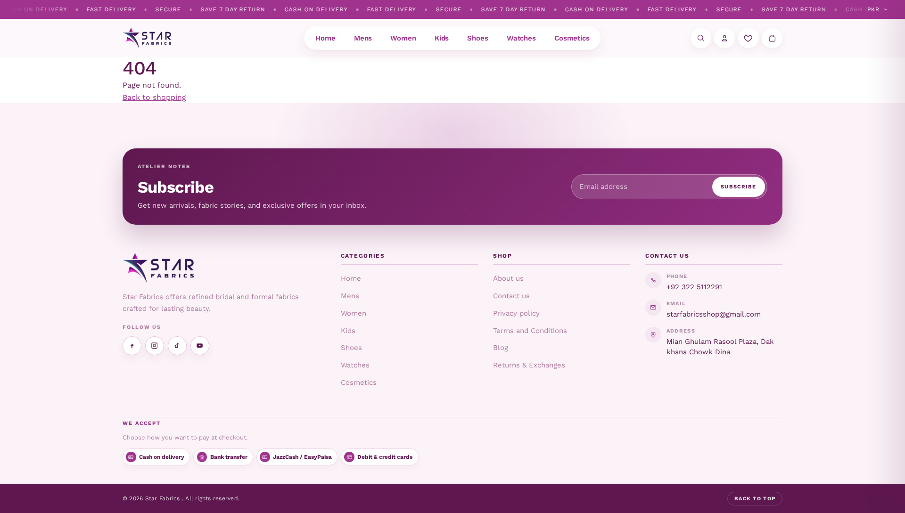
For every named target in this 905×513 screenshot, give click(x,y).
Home (351, 278)
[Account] (724, 38)
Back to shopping (154, 97)
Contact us (511, 296)
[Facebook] (132, 345)
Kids (348, 330)
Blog (500, 347)
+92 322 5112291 (694, 287)
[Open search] (701, 38)
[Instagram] (154, 345)
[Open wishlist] (748, 38)
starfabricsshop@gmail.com (713, 314)
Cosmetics (359, 382)
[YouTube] (199, 345)
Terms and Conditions (530, 330)
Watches (355, 365)
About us (508, 278)
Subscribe (739, 187)
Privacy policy (516, 313)
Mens (350, 296)
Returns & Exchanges (529, 365)
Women (353, 313)
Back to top (755, 499)
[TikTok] (177, 345)
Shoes (351, 347)
